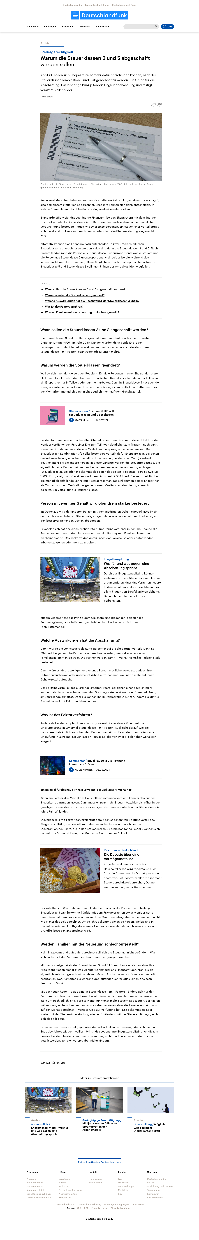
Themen (31, 26)
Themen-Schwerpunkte (38, 1197)
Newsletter (123, 1182)
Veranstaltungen (126, 1186)
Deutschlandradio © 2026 (99, 1218)
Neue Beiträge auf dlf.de (38, 1193)
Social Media (95, 1182)
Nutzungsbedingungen (116, 1204)
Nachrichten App (68, 1193)
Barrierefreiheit (155, 1197)
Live (170, 27)
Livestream (64, 1178)
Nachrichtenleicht (35, 1190)
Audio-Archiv (103, 26)
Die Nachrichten (34, 1186)
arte (105, 1208)
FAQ (120, 1178)
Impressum (138, 1204)
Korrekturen (153, 1193)
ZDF (86, 1208)
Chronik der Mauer (120, 1208)
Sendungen (50, 26)
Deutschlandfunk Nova (124, 5)
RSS (120, 1193)
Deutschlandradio (72, 5)
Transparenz (153, 1190)
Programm (68, 26)
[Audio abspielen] (71, 420)
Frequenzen (65, 1197)
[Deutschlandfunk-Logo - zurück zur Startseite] (99, 15)
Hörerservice (95, 1178)
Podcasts (85, 26)
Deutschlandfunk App (70, 1190)
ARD (78, 1208)
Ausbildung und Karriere (160, 1186)
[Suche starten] (156, 26)
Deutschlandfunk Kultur (97, 5)
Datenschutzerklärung (89, 1204)
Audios (62, 1182)
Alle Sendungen (34, 1182)
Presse (150, 1182)
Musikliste (123, 1190)
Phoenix (95, 1208)
